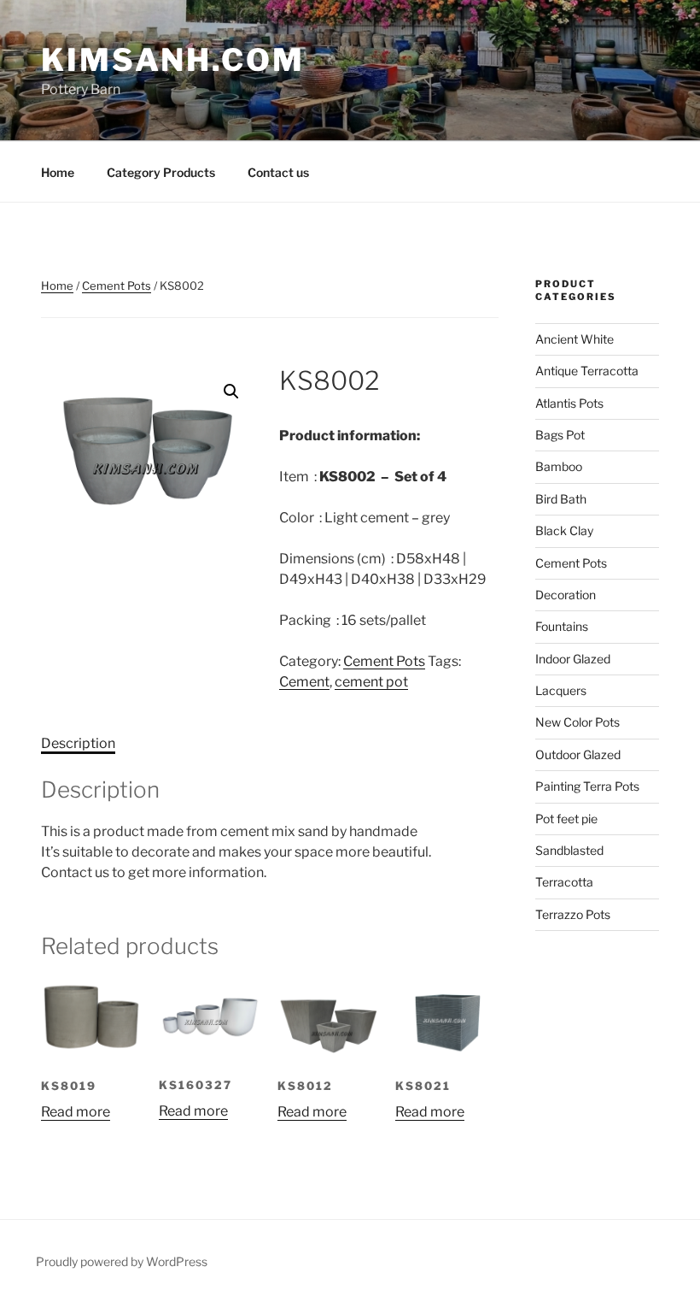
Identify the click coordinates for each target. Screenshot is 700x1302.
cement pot (371, 682)
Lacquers (560, 690)
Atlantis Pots (569, 403)
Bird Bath (560, 499)
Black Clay (564, 530)
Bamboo (558, 466)
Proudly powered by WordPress (121, 1261)
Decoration (565, 594)
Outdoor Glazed (578, 754)
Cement (304, 682)
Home (57, 172)
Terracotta (564, 882)
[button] (231, 391)
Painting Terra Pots (587, 786)
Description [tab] (78, 743)
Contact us (278, 172)
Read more (75, 1112)
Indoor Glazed (572, 658)
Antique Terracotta (587, 370)
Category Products (161, 172)
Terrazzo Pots (572, 914)
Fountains (561, 626)
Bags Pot (560, 434)
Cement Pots (116, 285)
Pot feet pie (566, 818)
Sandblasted (569, 850)
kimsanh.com (173, 60)
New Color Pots (577, 722)
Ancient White (574, 339)
